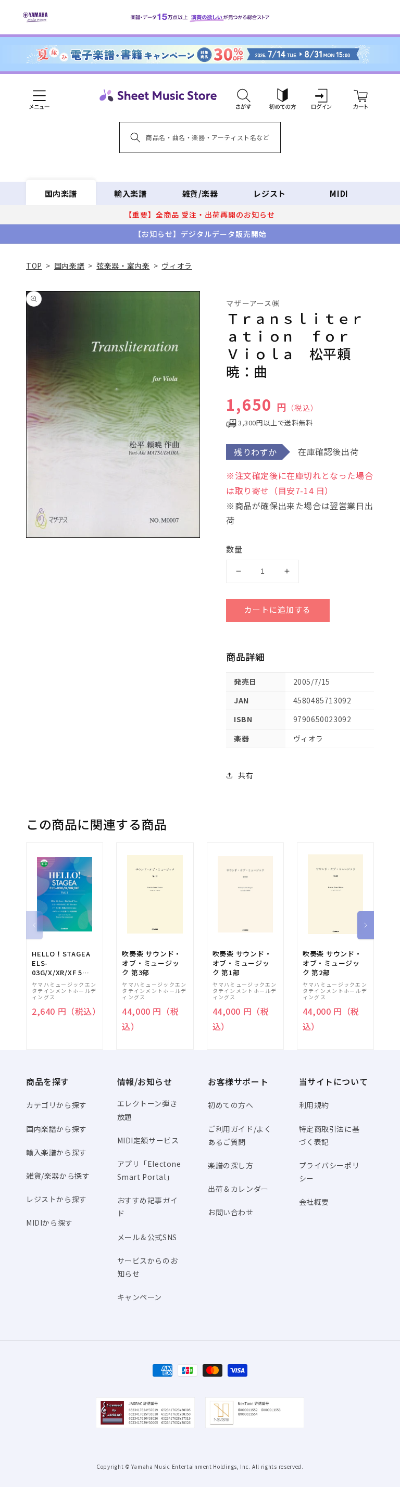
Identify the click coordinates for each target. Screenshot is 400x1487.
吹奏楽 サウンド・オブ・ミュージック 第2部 (332, 963)
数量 (234, 549)
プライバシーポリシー (329, 1171)
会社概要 (314, 1201)
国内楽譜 (61, 193)
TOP (34, 265)
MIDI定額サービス (148, 1140)
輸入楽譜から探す (56, 1152)
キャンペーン (139, 1297)
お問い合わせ (231, 1212)
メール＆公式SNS (147, 1237)
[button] (243, 95)
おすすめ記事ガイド (147, 1206)
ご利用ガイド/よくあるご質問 (239, 1135)
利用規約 (314, 1105)
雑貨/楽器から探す (58, 1175)
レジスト (269, 193)
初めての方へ (231, 1105)
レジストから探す (56, 1199)
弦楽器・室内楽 (122, 265)
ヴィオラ (176, 265)
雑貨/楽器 (200, 193)
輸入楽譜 (130, 193)
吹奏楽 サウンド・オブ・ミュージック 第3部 (151, 963)
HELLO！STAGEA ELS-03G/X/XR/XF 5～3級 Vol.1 (61, 963)
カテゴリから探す (56, 1105)
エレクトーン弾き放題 (147, 1109)
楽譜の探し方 (231, 1165)
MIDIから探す (49, 1222)
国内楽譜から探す (56, 1129)
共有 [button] (245, 775)
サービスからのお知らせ (147, 1267)
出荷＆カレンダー (238, 1188)
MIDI (339, 193)
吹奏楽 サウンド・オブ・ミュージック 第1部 (242, 963)
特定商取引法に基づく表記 (329, 1135)
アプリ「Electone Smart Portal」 (149, 1170)
